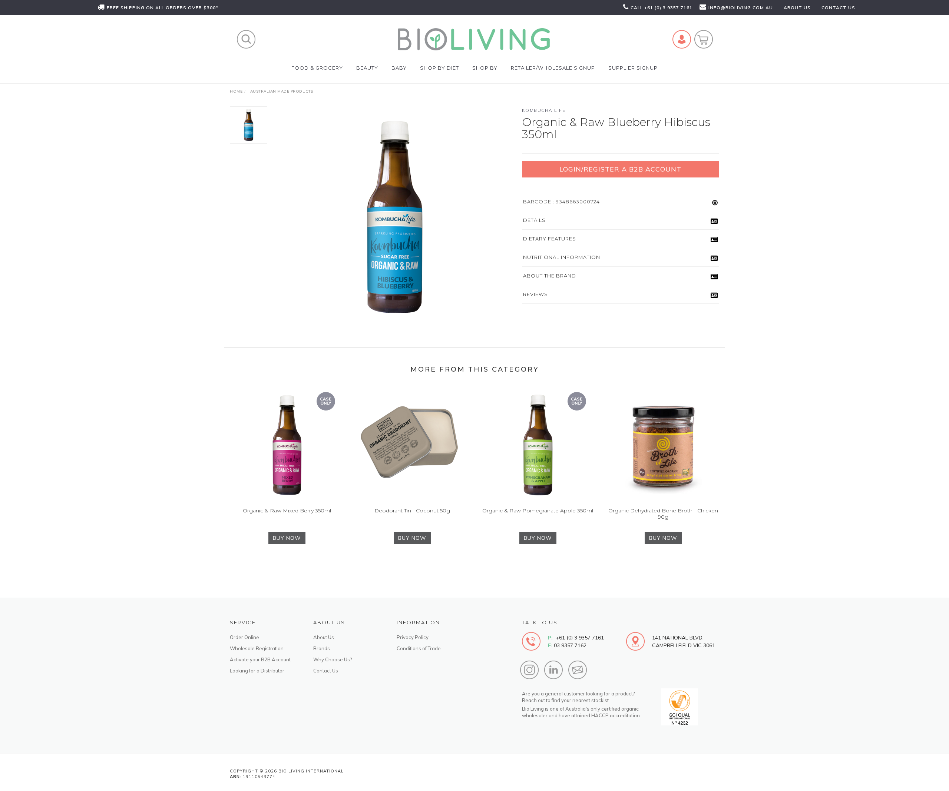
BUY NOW (287, 538)
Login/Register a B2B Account (620, 169)
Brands (321, 648)
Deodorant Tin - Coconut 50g (412, 510)
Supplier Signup (633, 68)
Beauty (367, 68)
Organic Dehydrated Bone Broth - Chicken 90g (663, 513)
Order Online (244, 637)
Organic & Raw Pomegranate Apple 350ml (537, 510)
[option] (394, 217)
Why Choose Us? (332, 659)
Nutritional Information (561, 257)
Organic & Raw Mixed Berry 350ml (287, 510)
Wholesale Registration (257, 648)
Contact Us (325, 671)
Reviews (535, 294)
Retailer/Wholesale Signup (553, 68)
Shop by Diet (439, 68)
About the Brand (549, 276)
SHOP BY (484, 68)
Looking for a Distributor (257, 671)
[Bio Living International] (474, 39)
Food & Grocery (317, 68)
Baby (399, 68)
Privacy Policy (413, 637)
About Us (323, 637)
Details (534, 220)
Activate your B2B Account (260, 659)
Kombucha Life (544, 110)
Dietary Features (549, 239)
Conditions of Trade (419, 648)
